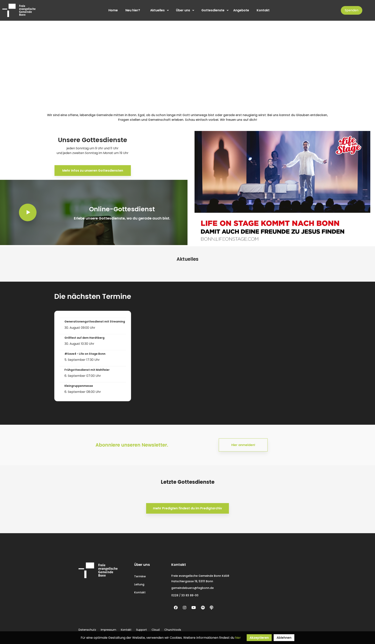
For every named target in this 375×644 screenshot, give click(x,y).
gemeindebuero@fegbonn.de (192, 588)
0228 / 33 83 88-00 (184, 595)
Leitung (139, 584)
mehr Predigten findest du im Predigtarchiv (187, 508)
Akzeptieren (259, 637)
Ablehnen (284, 637)
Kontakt (140, 592)
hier (238, 637)
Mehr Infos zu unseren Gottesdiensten (92, 170)
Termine (140, 576)
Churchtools (172, 630)
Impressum (108, 630)
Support (141, 630)
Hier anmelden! (243, 445)
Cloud (156, 630)
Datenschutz (87, 630)
